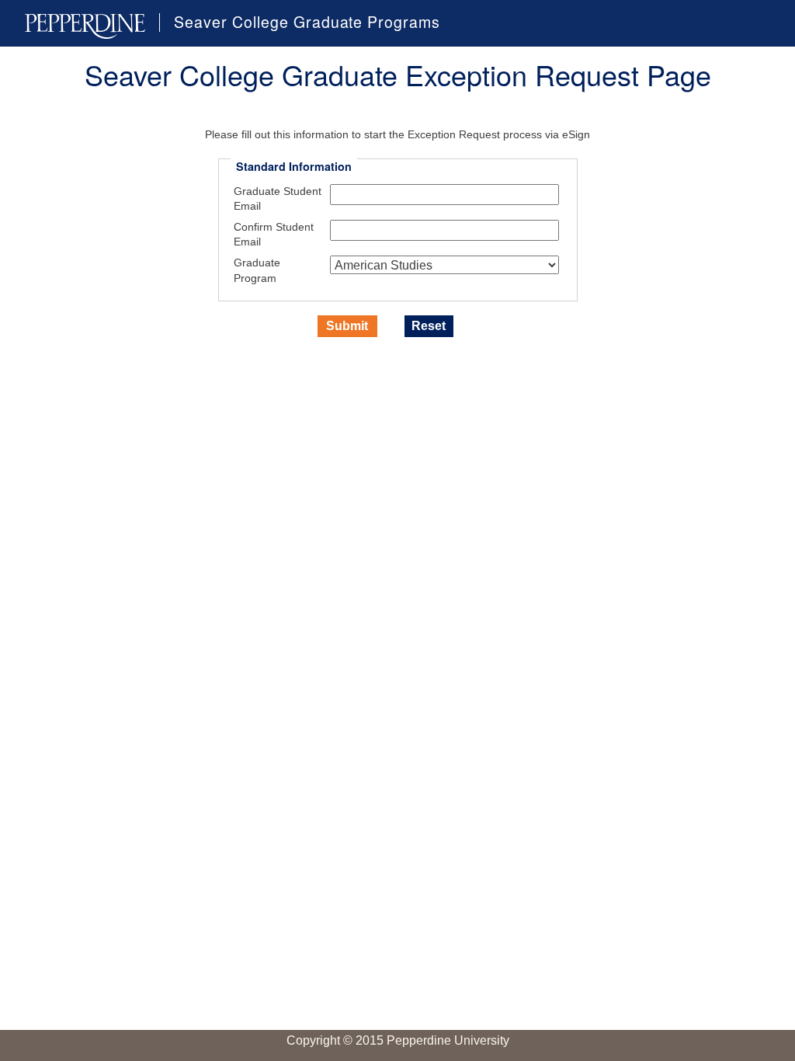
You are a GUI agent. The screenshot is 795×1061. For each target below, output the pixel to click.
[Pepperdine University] (85, 26)
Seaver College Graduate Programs (307, 22)
